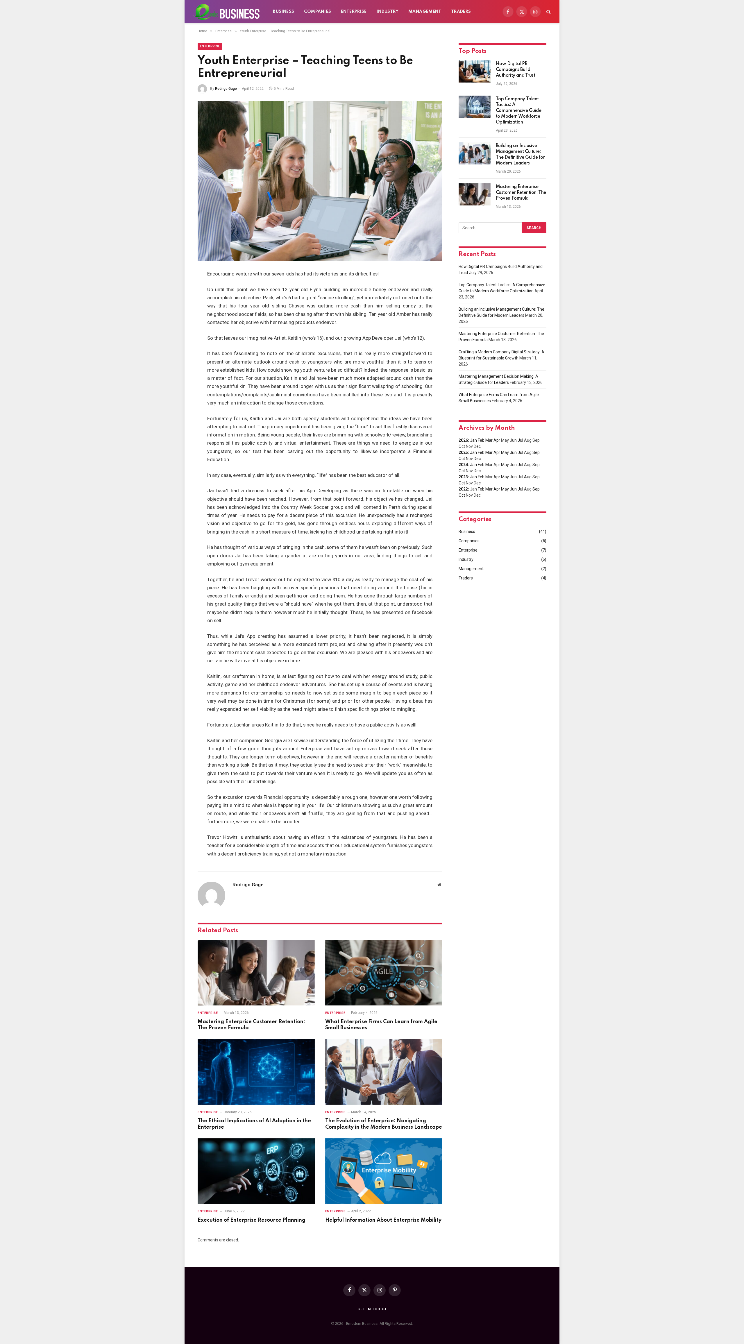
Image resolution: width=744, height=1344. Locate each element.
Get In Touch (372, 1309)
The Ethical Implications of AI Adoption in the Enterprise (254, 1124)
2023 (463, 477)
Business (283, 12)
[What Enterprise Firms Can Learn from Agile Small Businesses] (383, 973)
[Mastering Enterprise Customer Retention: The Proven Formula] (256, 973)
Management (424, 12)
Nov (469, 458)
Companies (317, 12)
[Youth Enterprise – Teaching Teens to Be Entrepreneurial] (320, 181)
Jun (513, 452)
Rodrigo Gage (226, 89)
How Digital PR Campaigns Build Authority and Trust (515, 70)
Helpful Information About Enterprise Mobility (383, 1220)
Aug (528, 477)
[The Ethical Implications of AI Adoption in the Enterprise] (256, 1072)
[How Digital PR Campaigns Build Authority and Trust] (475, 71)
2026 (463, 440)
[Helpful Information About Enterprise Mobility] (383, 1171)
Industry (387, 12)
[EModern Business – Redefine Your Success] (226, 11)
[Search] (548, 11)
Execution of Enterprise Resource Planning (251, 1220)
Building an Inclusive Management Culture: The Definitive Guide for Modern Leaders (520, 155)
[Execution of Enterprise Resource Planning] (256, 1171)
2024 (463, 464)
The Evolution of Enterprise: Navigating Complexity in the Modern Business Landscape (383, 1124)
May (505, 452)
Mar (489, 440)
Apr (496, 440)
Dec (477, 458)
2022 (463, 489)
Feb (481, 440)
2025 (463, 452)
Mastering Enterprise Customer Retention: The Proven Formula (251, 1025)
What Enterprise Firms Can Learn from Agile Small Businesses (381, 1025)
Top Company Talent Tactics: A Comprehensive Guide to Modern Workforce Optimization (518, 111)
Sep (536, 452)
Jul (520, 440)
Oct (462, 458)
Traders (461, 12)
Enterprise (354, 12)
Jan (473, 440)
